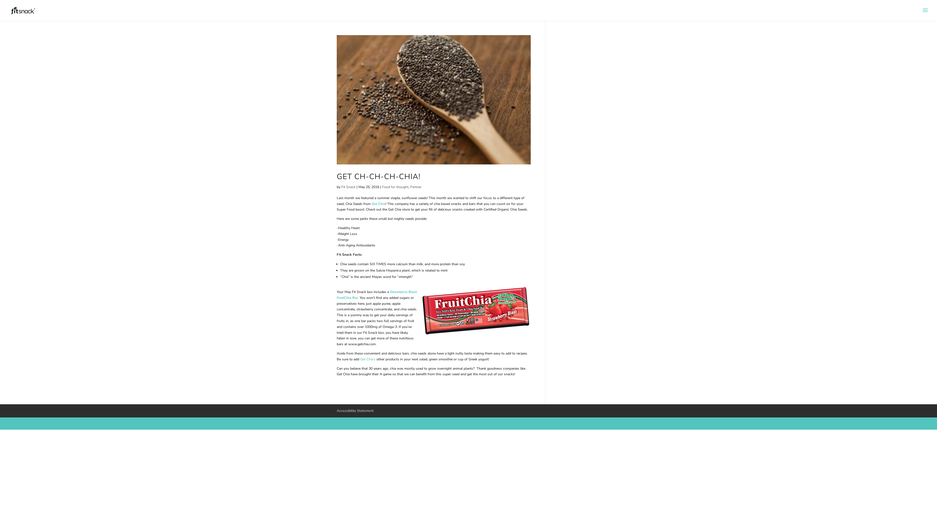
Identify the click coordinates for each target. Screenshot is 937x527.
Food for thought (395, 187)
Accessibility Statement (355, 410)
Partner (415, 187)
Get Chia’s (368, 359)
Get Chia (379, 204)
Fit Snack (348, 187)
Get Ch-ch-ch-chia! (378, 176)
